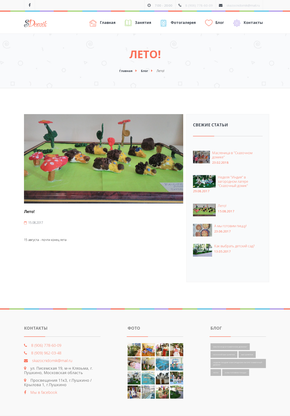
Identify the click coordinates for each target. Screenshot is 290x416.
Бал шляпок (247, 354)
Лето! (222, 205)
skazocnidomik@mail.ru (243, 5)
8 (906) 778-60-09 (199, 5)
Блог (219, 22)
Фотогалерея (183, 22)
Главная (107, 22)
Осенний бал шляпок (224, 354)
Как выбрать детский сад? (234, 246)
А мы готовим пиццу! (230, 226)
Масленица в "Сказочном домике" (232, 155)
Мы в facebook (43, 392)
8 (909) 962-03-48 (46, 352)
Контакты (253, 22)
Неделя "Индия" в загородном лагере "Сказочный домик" (233, 181)
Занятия (143, 22)
